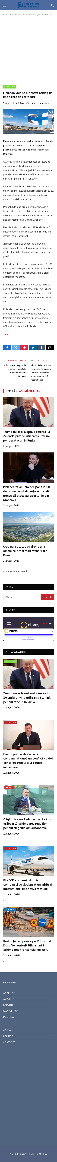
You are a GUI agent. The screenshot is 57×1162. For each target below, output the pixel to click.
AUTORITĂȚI (10, 909)
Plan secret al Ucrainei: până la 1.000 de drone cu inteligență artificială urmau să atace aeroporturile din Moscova (28, 494)
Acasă (5, 14)
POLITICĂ (9, 788)
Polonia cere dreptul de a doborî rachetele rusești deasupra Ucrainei (15, 371)
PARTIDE (8, 1036)
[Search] (52, 5)
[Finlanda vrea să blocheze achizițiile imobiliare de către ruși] (28, 121)
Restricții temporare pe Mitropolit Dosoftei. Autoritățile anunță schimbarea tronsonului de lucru (27, 946)
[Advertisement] (28, 49)
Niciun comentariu (39, 103)
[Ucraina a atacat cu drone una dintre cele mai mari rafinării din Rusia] (28, 527)
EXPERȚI (8, 1004)
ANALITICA (9, 992)
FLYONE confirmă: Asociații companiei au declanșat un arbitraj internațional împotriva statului (27, 885)
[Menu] (5, 5)
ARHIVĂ (7, 1030)
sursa (6, 334)
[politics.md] (28, 5)
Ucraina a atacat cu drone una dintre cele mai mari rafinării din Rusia (25, 551)
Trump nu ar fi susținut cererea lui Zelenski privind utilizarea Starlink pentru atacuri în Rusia (26, 436)
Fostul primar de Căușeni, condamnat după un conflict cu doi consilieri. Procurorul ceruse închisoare (28, 761)
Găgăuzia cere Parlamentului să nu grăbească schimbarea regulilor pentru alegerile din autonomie (27, 824)
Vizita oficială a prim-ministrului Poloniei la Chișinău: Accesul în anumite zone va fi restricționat (41, 373)
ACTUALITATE (11, 722)
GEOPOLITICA (9, 87)
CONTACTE (9, 1042)
